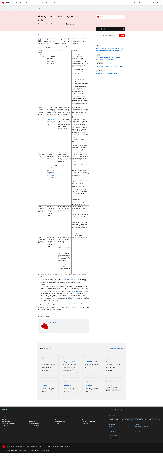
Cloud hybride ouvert (91, 362)
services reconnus (150, 420)
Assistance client (32, 421)
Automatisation (46, 362)
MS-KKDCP (77, 291)
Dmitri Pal (102, 16)
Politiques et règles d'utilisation (33, 450)
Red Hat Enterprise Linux (7, 419)
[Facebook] (115, 410)
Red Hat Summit (67, 446)
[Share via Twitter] (105, 29)
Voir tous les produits (6, 425)
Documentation (142, 2)
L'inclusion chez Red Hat (51, 446)
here (76, 195)
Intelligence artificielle (69, 362)
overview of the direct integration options (51, 121)
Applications (88, 386)
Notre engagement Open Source (141, 426)
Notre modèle (111, 426)
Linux (67, 24)
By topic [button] (23, 8)
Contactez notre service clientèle (88, 419)
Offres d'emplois (138, 431)
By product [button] (15, 8)
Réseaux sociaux (85, 423)
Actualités (137, 424)
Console (136, 2)
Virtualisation (109, 385)
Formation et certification (34, 417)
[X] (118, 410)
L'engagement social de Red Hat (141, 428)
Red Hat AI (4, 417)
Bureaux (27, 446)
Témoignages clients (113, 428)
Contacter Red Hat (33, 446)
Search (122, 35)
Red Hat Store (58, 419)
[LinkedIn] (109, 410)
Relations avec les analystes (114, 431)
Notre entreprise (112, 424)
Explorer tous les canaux (115, 348)
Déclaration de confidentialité (12, 450)
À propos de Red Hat (10, 446)
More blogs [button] (37, 8)
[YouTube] (112, 410)
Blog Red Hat (7, 8)
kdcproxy (70, 298)
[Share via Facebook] (101, 29)
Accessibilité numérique (45, 450)
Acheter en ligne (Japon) (60, 421)
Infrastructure (67, 386)
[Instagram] (121, 410)
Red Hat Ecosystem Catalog (34, 427)
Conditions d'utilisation (23, 450)
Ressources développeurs (34, 423)
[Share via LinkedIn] (103, 29)
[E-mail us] (106, 29)
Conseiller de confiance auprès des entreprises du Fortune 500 (131, 419)
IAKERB (68, 279)
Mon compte (31, 419)
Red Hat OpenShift (6, 421)
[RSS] (123, 29)
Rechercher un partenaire (34, 425)
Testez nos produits (59, 417)
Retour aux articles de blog (43, 34)
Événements (22, 446)
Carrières (17, 446)
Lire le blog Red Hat (42, 446)
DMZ (39, 40)
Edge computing (46, 386)
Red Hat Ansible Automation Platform (9, 423)
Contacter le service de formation (88, 421)
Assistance (149, 2)
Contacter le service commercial (88, 417)
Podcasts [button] (30, 8)
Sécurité (72, 24)
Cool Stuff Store (60, 446)
